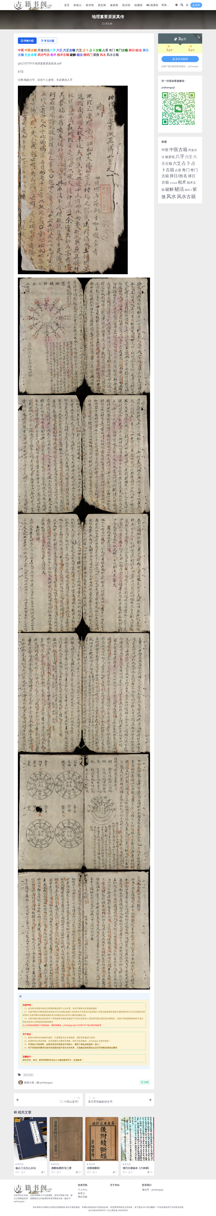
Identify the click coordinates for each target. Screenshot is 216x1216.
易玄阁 (102, 5)
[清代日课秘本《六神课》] (137, 1139)
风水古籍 (28, 1074)
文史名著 (173, 183)
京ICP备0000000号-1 (98, 1210)
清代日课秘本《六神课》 (137, 1168)
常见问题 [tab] (49, 40)
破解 (169, 189)
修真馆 (170, 157)
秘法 (179, 188)
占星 (178, 170)
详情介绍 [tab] (28, 40)
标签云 (78, 5)
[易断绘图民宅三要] (66, 1139)
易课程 (154, 5)
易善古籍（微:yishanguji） (39, 1082)
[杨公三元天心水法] (30, 1139)
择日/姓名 (178, 175)
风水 (171, 196)
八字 (179, 156)
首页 (67, 5)
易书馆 (90, 5)
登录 (197, 5)
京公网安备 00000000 (118, 1210)
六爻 (177, 163)
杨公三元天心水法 (26, 1168)
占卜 (186, 163)
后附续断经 (93, 1168)
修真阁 (114, 5)
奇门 (186, 170)
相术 (182, 182)
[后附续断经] (101, 1139)
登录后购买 (181, 59)
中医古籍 (178, 149)
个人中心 (82, 1189)
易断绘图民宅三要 (61, 1168)
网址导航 (82, 1196)
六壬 (189, 156)
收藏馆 (138, 5)
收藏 (146, 1082)
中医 (165, 149)
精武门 (188, 189)
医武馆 (126, 5)
